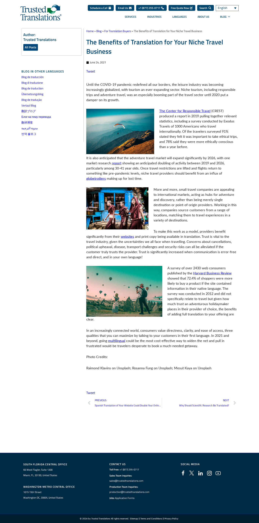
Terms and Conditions (151, 518)
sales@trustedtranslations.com (126, 481)
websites (127, 237)
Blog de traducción (32, 77)
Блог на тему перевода (36, 117)
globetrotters (96, 178)
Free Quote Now (180, 8)
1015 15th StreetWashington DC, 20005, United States (43, 494)
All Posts (30, 47)
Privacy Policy (171, 518)
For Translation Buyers (117, 31)
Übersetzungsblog (32, 94)
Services (130, 17)
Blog (223, 17)
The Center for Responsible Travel (184, 111)
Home (90, 31)
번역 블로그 (28, 134)
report (116, 163)
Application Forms (124, 498)
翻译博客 (27, 122)
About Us (203, 17)
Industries (154, 17)
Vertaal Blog (28, 105)
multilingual (116, 341)
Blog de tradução (31, 100)
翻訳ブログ (28, 111)
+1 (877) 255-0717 (149, 8)
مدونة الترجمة (29, 128)
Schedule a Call (99, 8)
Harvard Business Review (212, 273)
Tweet (90, 71)
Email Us (123, 8)
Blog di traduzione (32, 82)
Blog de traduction (32, 88)
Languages (179, 17)
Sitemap (134, 518)
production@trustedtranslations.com (129, 492)
